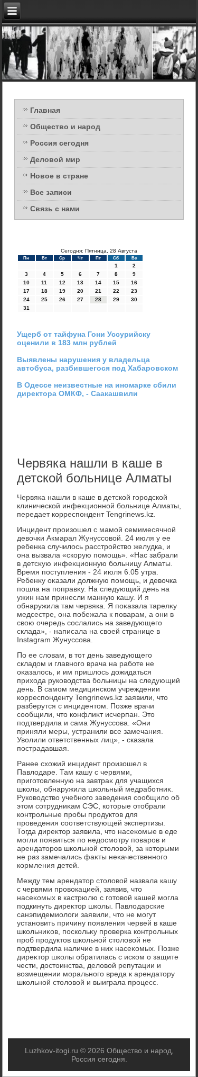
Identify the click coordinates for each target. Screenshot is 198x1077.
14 (98, 282)
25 (44, 299)
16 (134, 282)
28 (98, 299)
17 (26, 291)
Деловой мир (55, 159)
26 (62, 299)
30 (134, 299)
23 (134, 291)
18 (44, 291)
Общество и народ (65, 126)
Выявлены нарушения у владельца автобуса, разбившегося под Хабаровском (97, 363)
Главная (45, 110)
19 (62, 291)
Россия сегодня (59, 143)
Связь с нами (55, 208)
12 (62, 282)
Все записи (51, 192)
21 (98, 291)
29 (116, 299)
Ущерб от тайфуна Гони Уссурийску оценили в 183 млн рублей (83, 338)
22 (116, 291)
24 (26, 299)
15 (116, 282)
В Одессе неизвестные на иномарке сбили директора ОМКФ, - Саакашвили (96, 389)
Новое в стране (59, 176)
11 (44, 282)
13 (80, 282)
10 (26, 282)
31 (26, 308)
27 (80, 299)
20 (80, 291)
